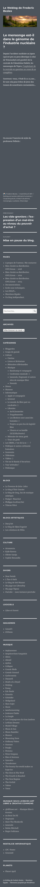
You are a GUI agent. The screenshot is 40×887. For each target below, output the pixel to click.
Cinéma (11, 358)
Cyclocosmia (10, 675)
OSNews (9, 632)
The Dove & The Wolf (14, 773)
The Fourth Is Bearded (15, 776)
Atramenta (10, 548)
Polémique (10, 468)
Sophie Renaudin (12, 558)
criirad (18, 198)
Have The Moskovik (14, 822)
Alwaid (8, 660)
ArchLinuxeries (16, 411)
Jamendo (9, 825)
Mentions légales (12, 294)
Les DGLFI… (10, 291)
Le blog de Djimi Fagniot (16, 527)
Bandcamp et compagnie (21, 371)
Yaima (8, 785)
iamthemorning (12, 710)
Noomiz (13, 383)
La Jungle (9, 716)
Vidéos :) (9, 458)
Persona (8, 751)
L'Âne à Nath (11, 579)
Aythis (8, 663)
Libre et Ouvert (12, 610)
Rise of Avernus (12, 757)
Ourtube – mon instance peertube (20, 592)
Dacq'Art (9, 524)
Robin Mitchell (11, 828)
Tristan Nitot (11, 505)
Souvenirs (9, 452)
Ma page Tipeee (12, 589)
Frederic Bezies (11, 194)
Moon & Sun (10, 729)
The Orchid (10, 782)
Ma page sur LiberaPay (15, 586)
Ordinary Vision (12, 741)
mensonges (7, 201)
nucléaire (15, 201)
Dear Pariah (10, 576)
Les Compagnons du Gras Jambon (20, 719)
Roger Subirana (12, 831)
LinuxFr (8, 629)
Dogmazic (9, 819)
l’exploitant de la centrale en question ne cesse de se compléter (19, 69)
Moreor (8, 735)
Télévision (9, 455)
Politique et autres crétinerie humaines (17, 196)
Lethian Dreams (12, 723)
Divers (8, 386)
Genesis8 (9, 853)
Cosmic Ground (12, 672)
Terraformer (10, 763)
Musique (11, 367)
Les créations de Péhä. (15, 530)
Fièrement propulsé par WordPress (22, 883)
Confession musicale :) (20, 374)
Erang (8, 688)
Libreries (11, 408)
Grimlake (9, 697)
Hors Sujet (10, 704)
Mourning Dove (12, 738)
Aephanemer (11, 650)
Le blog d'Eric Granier (14, 489)
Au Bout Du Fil (11, 815)
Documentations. (13, 285)
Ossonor (9, 744)
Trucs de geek (14, 440)
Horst (7, 707)
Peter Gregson (11, 754)
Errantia (9, 694)
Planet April (10, 871)
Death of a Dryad (12, 682)
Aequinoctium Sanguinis (16, 654)
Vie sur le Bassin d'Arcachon (17, 462)
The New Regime (12, 779)
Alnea (7, 657)
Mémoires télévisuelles (18, 364)
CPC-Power (10, 850)
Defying (8, 685)
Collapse (9, 666)
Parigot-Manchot (13, 499)
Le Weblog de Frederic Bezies (13, 880)
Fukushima (25, 198)
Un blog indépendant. (14, 297)
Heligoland (10, 701)
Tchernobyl (24, 201)
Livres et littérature (16, 361)
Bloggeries (10, 349)
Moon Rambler (11, 732)
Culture (8, 355)
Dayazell (9, 679)
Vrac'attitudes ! (12, 465)
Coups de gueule (9, 198)
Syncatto (9, 760)
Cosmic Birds (11, 669)
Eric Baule (9, 691)
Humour (9, 389)
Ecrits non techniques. (15, 288)
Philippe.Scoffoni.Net (14, 502)
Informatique (11, 393)
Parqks (8, 748)
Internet (11, 399)
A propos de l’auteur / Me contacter (20, 263)
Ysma (7, 788)
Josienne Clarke (12, 713)
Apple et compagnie (16, 396)
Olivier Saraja (11, 555)
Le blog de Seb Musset (15, 582)
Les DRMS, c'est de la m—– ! (18, 443)
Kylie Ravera (10, 551)
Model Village (11, 726)
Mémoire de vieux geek (18, 436)
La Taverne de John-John (16, 486)
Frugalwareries (16, 414)
